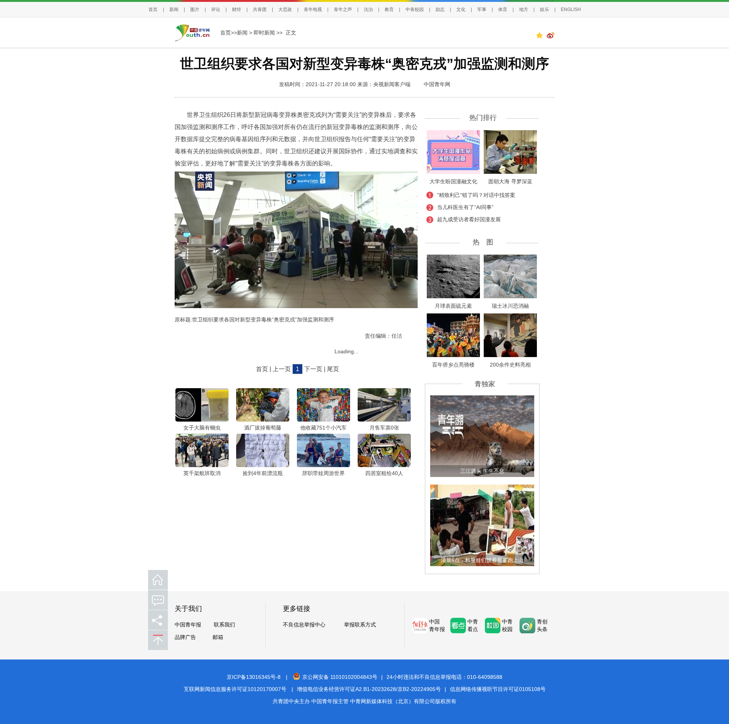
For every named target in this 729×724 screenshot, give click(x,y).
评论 (215, 9)
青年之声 (343, 9)
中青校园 (415, 9)
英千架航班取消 (202, 473)
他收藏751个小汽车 (323, 428)
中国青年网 (437, 84)
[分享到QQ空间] (541, 36)
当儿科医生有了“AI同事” (465, 207)
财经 (236, 9)
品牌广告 (185, 637)
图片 (194, 9)
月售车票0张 (384, 428)
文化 (460, 9)
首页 (153, 9)
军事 (481, 9)
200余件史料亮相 (510, 365)
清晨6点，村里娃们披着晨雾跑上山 (482, 560)
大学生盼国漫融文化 (453, 181)
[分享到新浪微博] (550, 36)
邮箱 (218, 637)
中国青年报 (188, 625)
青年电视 (313, 9)
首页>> (228, 33)
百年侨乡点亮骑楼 (453, 365)
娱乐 (544, 9)
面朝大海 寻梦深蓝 (510, 181)
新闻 (173, 9)
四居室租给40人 (384, 473)
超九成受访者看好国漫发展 (469, 219)
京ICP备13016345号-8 (254, 677)
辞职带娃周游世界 (323, 473)
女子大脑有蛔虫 (202, 428)
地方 (523, 9)
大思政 (285, 9)
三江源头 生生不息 (482, 471)
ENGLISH (571, 9)
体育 (502, 9)
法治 (368, 9)
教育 (389, 9)
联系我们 (224, 625)
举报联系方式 (360, 625)
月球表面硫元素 (453, 306)
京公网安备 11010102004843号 (339, 677)
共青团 (260, 9)
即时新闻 (264, 33)
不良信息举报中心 (304, 625)
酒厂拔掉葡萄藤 (262, 428)
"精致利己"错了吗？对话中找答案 (476, 195)
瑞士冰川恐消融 (510, 306)
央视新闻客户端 (391, 84)
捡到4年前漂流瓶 (263, 473)
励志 (440, 9)
